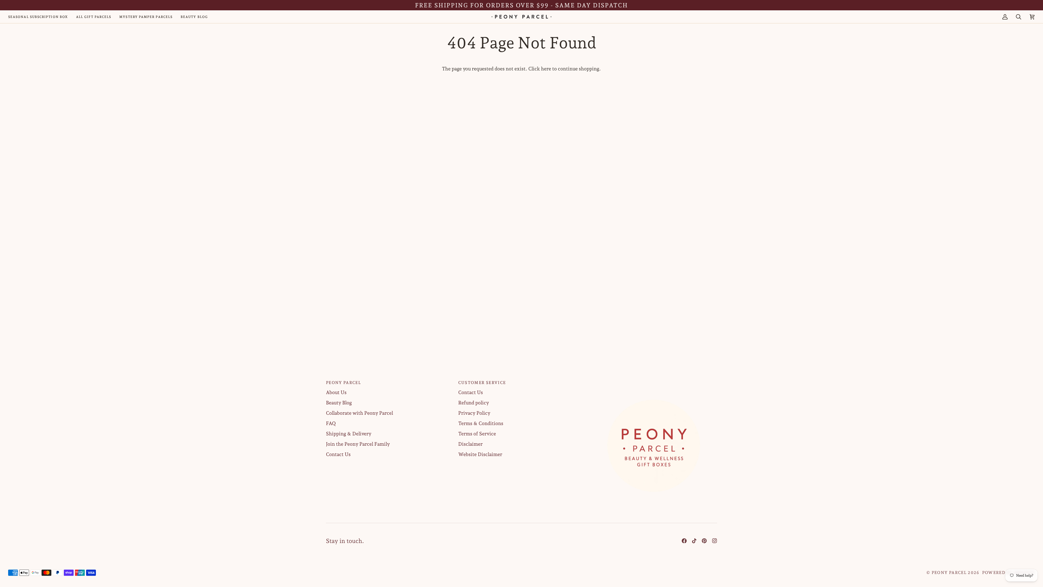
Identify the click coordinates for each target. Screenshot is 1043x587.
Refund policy (473, 402)
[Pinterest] (704, 540)
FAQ (331, 423)
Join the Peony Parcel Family (358, 444)
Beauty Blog (339, 402)
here (546, 68)
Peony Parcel (949, 572)
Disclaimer (470, 444)
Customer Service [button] (482, 382)
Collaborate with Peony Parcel (359, 413)
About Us (336, 392)
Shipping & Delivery (348, 433)
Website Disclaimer (480, 454)
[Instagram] (714, 540)
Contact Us (338, 454)
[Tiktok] (694, 540)
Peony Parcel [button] (343, 382)
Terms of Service (477, 433)
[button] (653, 381)
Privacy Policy (474, 413)
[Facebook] (684, 540)
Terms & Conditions (480, 423)
